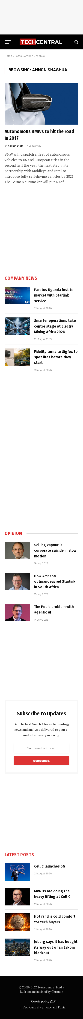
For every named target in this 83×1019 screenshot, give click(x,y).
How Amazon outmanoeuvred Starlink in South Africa (54, 582)
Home (8, 55)
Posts (18, 55)
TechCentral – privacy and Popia (44, 1007)
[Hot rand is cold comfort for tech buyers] (17, 922)
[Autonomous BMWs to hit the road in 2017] (41, 104)
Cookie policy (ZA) (43, 1001)
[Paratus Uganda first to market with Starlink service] (17, 295)
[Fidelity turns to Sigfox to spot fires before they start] (17, 357)
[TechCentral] (41, 41)
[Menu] (8, 42)
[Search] (76, 42)
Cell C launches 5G (49, 866)
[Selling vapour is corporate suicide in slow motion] (17, 550)
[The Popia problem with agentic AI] (17, 612)
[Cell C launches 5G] (17, 872)
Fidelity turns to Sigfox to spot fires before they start (56, 357)
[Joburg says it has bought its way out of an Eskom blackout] (17, 947)
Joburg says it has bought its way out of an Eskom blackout (55, 947)
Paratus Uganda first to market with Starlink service (54, 295)
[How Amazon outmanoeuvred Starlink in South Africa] (17, 581)
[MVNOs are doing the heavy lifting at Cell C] (17, 896)
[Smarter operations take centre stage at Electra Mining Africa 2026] (17, 326)
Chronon (57, 992)
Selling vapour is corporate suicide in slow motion (55, 550)
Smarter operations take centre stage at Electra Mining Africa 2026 (55, 326)
